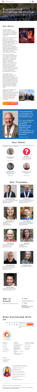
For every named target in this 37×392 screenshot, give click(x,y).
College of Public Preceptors (18, 374)
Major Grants (27, 346)
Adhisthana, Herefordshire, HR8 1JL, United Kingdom (27, 306)
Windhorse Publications (17, 379)
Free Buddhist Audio (16, 369)
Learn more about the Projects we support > (10, 103)
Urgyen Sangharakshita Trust (18, 376)
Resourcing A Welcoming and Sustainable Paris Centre (17, 348)
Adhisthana (14, 377)
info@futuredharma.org (27, 300)
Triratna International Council (18, 372)
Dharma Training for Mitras (18, 371)
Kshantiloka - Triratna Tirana (18, 352)
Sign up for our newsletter (26, 322)
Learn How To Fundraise (27, 349)
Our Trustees (5, 348)
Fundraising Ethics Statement (7, 360)
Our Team (5, 346)
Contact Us (5, 351)
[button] (30, 2)
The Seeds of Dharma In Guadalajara (18, 345)
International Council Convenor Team (18, 354)
